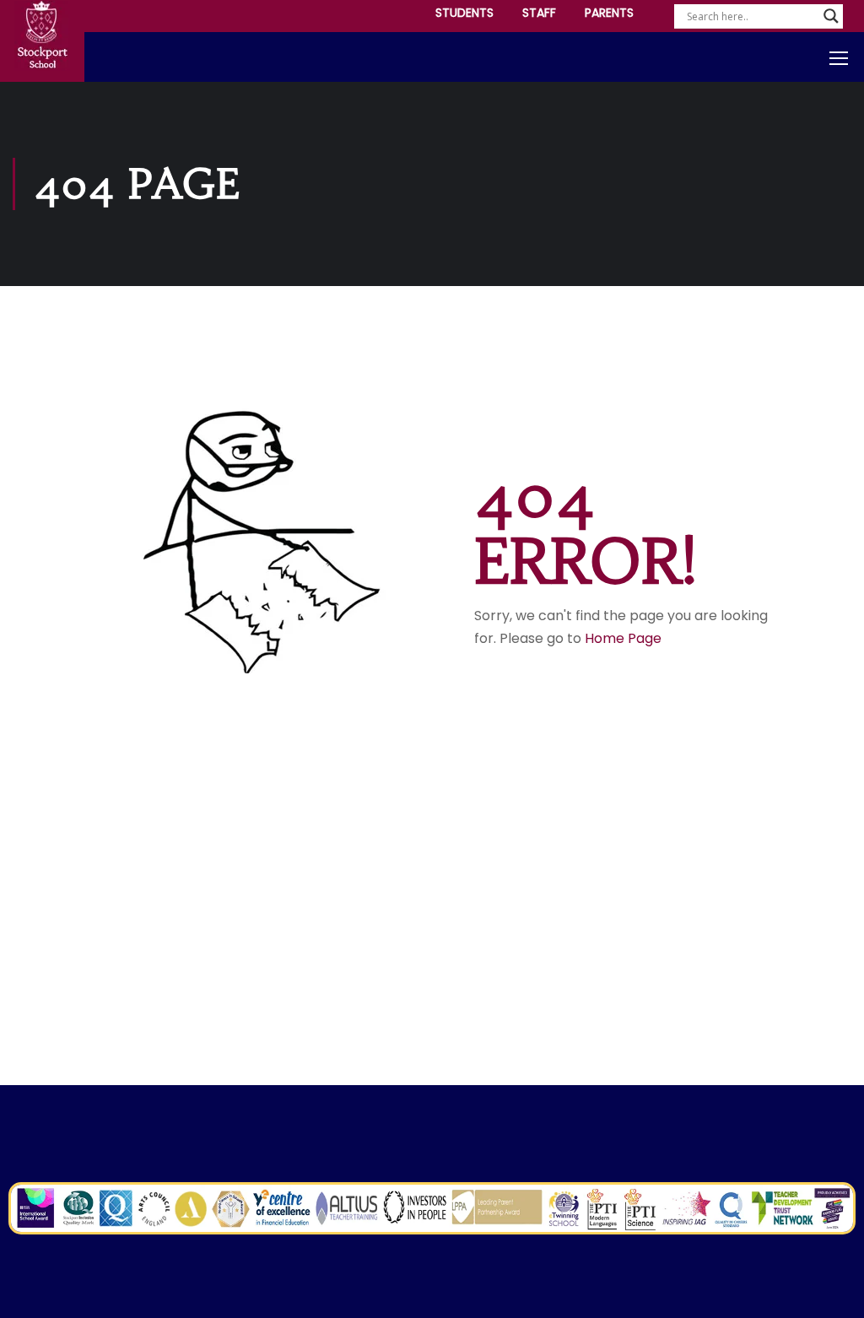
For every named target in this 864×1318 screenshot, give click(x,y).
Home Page (623, 638)
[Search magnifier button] (831, 16)
